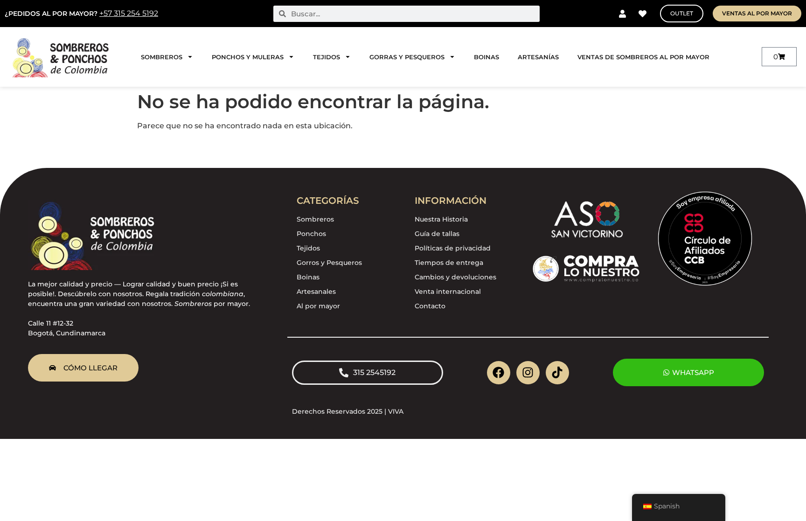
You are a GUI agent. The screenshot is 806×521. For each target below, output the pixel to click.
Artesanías (538, 57)
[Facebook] (498, 372)
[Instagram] (528, 372)
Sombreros (161, 57)
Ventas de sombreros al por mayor (643, 57)
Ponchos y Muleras (248, 57)
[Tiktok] (557, 372)
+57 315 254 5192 (128, 13)
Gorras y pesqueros (407, 57)
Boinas (486, 57)
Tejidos (326, 57)
